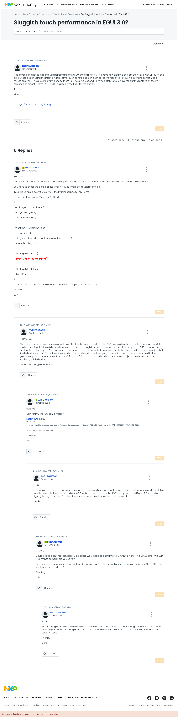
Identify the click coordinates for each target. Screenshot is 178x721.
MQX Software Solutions (36, 14)
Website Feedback (77, 705)
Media (48, 697)
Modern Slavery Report (46, 705)
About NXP (10, 697)
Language (149, 4)
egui (42, 104)
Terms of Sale (30, 705)
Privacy (7, 705)
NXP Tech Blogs (89, 4)
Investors (37, 697)
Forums (48, 4)
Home (17, 14)
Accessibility (63, 705)
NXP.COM (107, 4)
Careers (23, 697)
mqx (49, 104)
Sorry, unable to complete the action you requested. (31, 714)
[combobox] (100, 31)
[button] (146, 67)
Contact (60, 697)
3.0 (25, 104)
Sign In (171, 4)
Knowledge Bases (67, 4)
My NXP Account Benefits (82, 697)
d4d (36, 104)
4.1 (30, 104)
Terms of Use (17, 705)
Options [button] (157, 43)
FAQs (161, 4)
